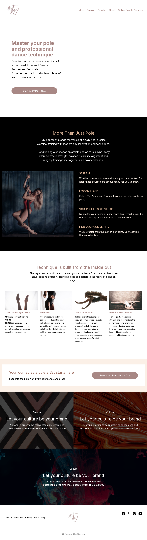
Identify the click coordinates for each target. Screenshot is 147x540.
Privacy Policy (32, 517)
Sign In (102, 10)
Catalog (91, 10)
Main (81, 10)
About (111, 10)
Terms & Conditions (14, 517)
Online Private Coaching (131, 10)
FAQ (43, 517)
